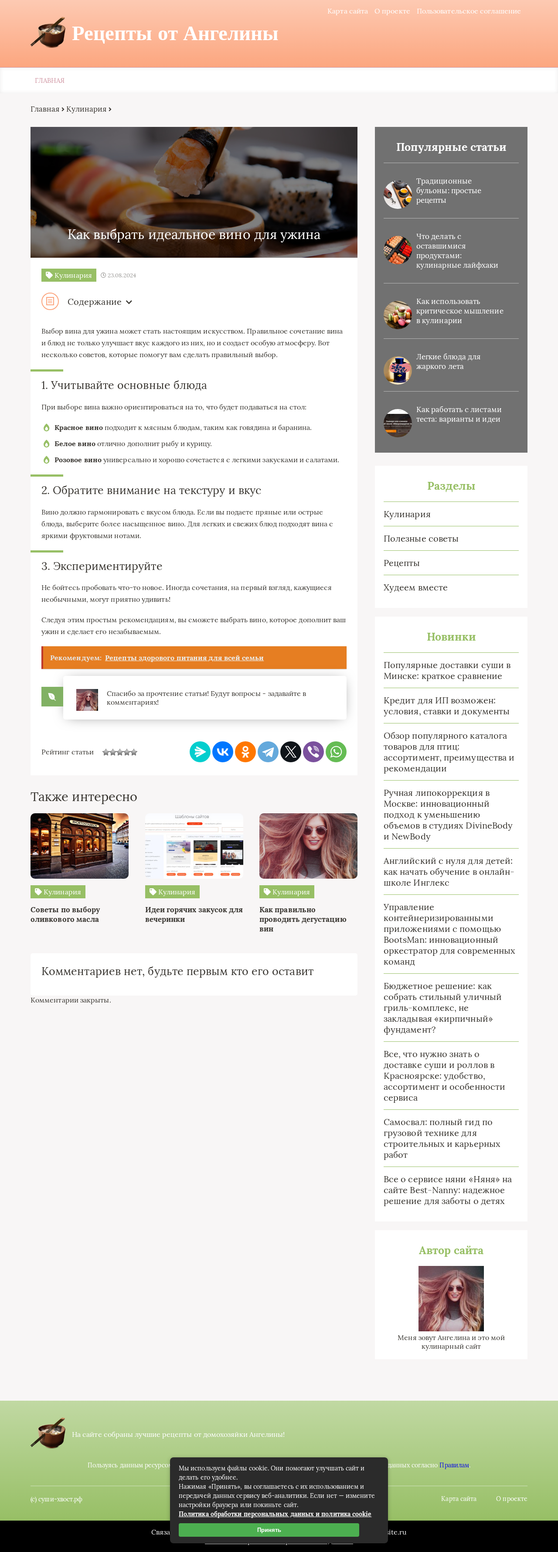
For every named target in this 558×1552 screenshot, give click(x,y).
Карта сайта (347, 11)
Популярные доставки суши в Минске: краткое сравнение (447, 670)
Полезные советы (421, 538)
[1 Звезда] (105, 752)
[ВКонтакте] (222, 751)
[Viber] (313, 751)
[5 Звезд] (133, 752)
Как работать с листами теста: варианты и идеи (459, 414)
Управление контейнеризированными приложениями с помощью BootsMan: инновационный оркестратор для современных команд (449, 934)
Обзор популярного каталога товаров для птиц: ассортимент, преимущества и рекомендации (449, 752)
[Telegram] (268, 751)
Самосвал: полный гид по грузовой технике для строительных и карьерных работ (442, 1138)
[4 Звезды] (126, 752)
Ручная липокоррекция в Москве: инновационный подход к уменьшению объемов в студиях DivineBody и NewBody (448, 814)
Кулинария (407, 513)
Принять (269, 1530)
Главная (50, 80)
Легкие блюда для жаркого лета (448, 361)
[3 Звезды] (119, 752)
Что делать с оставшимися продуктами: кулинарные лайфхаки (457, 251)
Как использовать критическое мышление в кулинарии (460, 311)
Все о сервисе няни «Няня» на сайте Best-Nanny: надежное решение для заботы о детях (448, 1189)
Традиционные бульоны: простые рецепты (448, 190)
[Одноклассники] (245, 751)
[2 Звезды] (112, 752)
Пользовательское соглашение (469, 11)
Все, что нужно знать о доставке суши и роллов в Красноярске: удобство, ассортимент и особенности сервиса (444, 1075)
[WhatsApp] (336, 751)
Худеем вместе (416, 587)
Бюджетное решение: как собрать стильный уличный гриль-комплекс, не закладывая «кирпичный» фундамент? (443, 1007)
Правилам (454, 1465)
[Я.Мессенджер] (200, 751)
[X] (290, 751)
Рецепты (402, 562)
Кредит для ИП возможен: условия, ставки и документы (447, 705)
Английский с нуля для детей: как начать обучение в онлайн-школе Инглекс (449, 871)
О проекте (392, 11)
